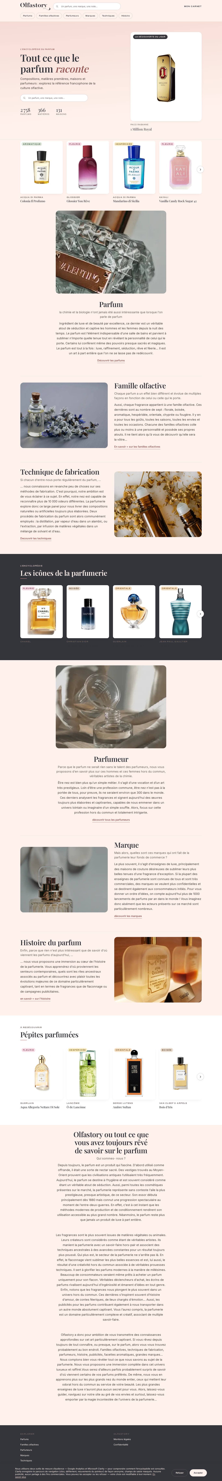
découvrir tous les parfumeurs (111, 819)
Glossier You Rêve (78, 201)
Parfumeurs (72, 16)
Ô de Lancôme (76, 1107)
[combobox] (87, 6)
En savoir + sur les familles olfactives (137, 446)
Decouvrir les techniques (35, 538)
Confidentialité (121, 1444)
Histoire (125, 16)
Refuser (180, 1473)
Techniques (108, 16)
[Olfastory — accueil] (35, 6)
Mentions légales (122, 1439)
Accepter (198, 1473)
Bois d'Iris (165, 1107)
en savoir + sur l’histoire (35, 998)
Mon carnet (193, 6)
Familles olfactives (49, 16)
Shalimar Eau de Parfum (129, 645)
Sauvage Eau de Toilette (82, 645)
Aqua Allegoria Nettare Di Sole (39, 1107)
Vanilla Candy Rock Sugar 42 (178, 201)
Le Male (164, 645)
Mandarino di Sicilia (126, 201)
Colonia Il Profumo (32, 201)
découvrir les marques (128, 916)
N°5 (22, 645)
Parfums (27, 16)
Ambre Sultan (122, 1107)
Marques (90, 16)
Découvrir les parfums (111, 360)
